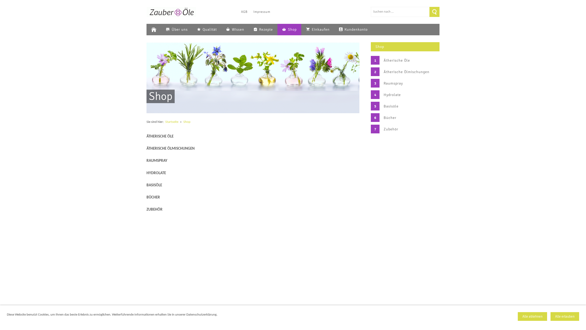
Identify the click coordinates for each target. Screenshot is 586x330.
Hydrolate (392, 95)
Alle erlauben (565, 316)
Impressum (261, 12)
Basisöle (391, 106)
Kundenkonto (356, 29)
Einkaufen (321, 29)
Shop (292, 29)
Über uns (180, 29)
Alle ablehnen (532, 316)
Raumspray (393, 83)
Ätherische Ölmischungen (406, 72)
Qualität (210, 29)
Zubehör (391, 129)
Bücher (390, 118)
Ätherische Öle (397, 60)
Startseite (171, 122)
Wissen (238, 29)
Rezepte (266, 29)
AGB (244, 12)
